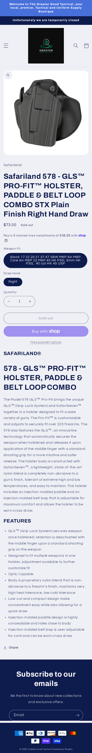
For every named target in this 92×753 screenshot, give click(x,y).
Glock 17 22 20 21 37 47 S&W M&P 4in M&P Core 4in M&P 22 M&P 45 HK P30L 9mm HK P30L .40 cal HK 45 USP (45, 260)
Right (12, 281)
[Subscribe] (78, 715)
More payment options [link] (46, 342)
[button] (6, 46)
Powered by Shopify (62, 749)
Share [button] (13, 647)
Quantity (10, 292)
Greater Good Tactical (39, 749)
